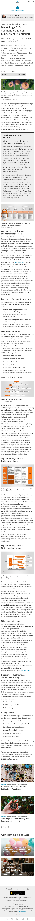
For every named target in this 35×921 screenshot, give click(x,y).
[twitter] (7, 919)
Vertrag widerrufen (18, 900)
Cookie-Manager (13, 897)
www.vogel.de (22, 911)
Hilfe (24, 897)
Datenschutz (15, 899)
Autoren (26, 900)
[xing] (12, 919)
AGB (20, 897)
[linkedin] (17, 919)
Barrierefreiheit (24, 899)
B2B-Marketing (19, 262)
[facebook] (2, 919)
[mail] (23, 919)
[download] (28, 919)
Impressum (5, 897)
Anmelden (30, 1)
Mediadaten (29, 897)
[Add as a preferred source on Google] (17, 893)
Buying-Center (25, 670)
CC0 (13, 99)
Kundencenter (8, 899)
